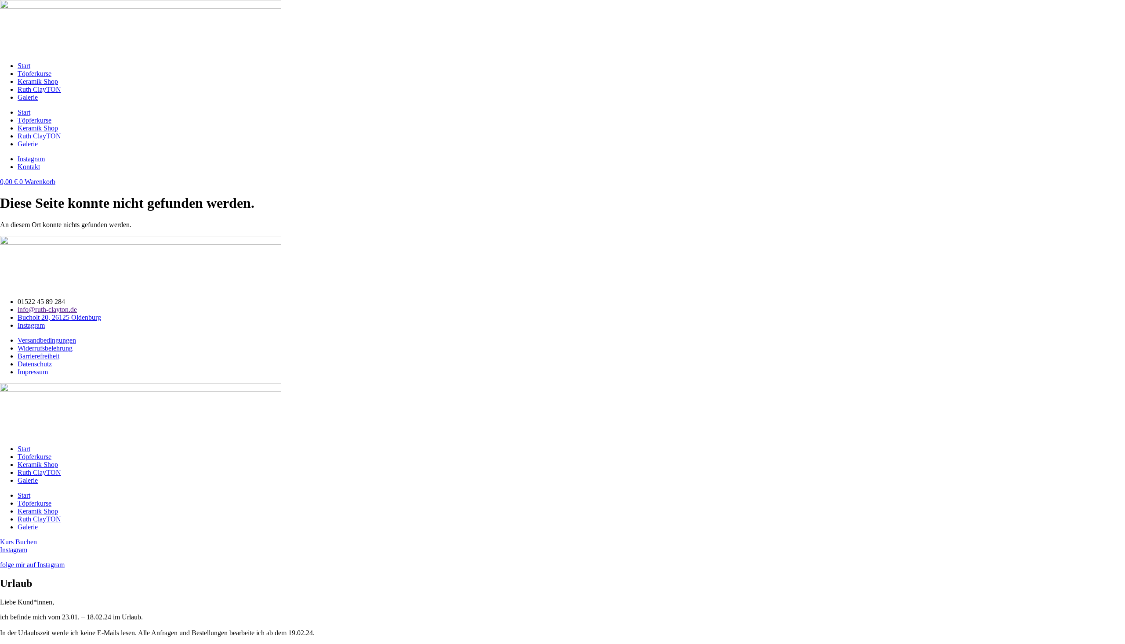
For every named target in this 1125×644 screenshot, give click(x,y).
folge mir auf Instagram (32, 564)
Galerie (28, 97)
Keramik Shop (38, 81)
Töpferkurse (34, 73)
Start (24, 65)
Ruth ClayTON (39, 89)
